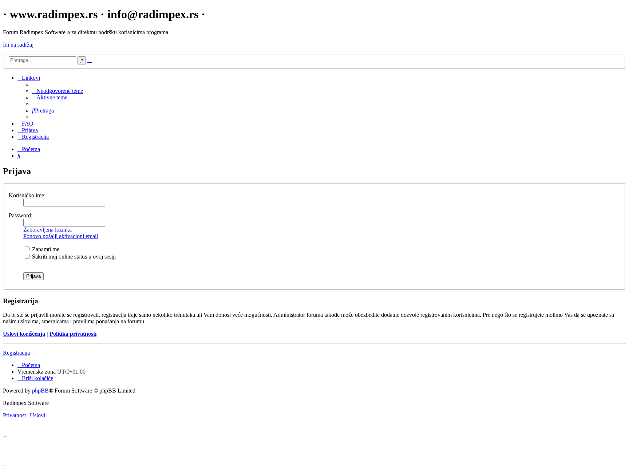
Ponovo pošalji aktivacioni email (60, 236)
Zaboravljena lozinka (47, 229)
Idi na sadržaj (18, 45)
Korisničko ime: (27, 195)
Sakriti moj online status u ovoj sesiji (73, 256)
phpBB (40, 390)
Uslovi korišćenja (24, 334)
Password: (20, 215)
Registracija (16, 353)
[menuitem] (57, 91)
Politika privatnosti (73, 334)
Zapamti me (45, 249)
